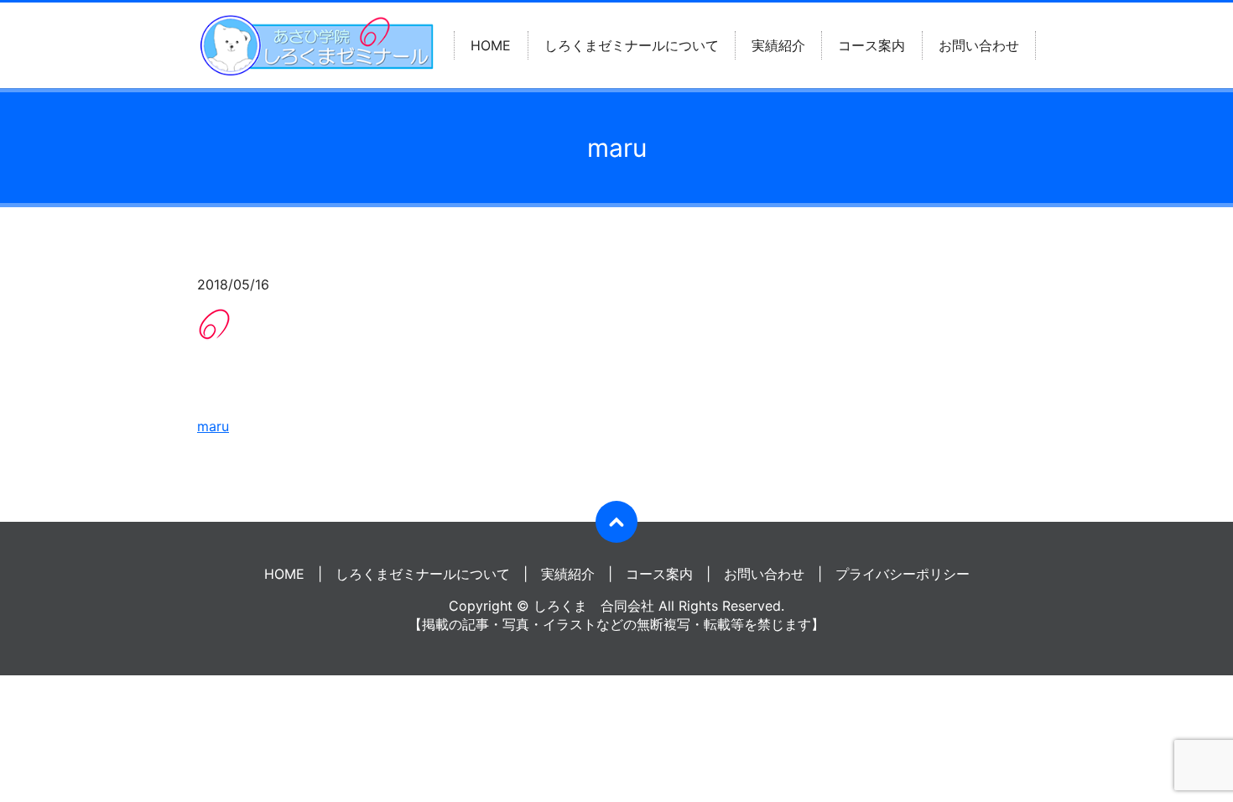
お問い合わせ (979, 45)
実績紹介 (778, 45)
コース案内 (871, 45)
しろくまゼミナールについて (631, 45)
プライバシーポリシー (902, 573)
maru (213, 426)
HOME (491, 45)
